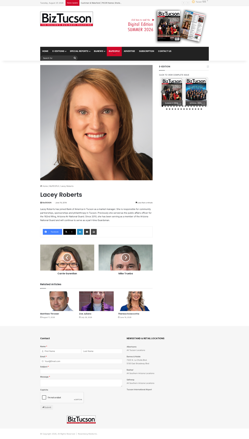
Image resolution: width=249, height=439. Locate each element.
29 (201, 109)
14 (200, 106)
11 (191, 106)
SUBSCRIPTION (146, 51)
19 (172, 109)
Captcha (44, 390)
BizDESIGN (46, 203)
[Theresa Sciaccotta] (135, 301)
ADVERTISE (129, 51)
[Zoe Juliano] (96, 301)
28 (198, 109)
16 (205, 106)
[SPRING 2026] (196, 92)
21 (178, 109)
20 (175, 109)
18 (169, 109)
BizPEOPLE (114, 51)
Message (44, 377)
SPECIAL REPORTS (79, 51)
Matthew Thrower (49, 313)
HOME (45, 51)
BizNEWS (98, 51)
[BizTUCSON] (66, 19)
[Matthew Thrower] (57, 301)
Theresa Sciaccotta (128, 313)
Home (45, 186)
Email (42, 356)
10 (188, 106)
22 (181, 109)
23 (184, 109)
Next (205, 92)
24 (187, 109)
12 (194, 106)
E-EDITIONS (58, 51)
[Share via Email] (87, 232)
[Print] (94, 232)
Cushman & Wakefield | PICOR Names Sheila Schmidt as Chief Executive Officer (116, 3)
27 (195, 109)
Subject (43, 366)
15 (202, 106)
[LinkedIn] (80, 232)
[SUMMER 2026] (172, 92)
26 (192, 109)
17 (166, 109)
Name (43, 346)
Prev (163, 92)
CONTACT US (164, 51)
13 (197, 106)
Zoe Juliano (85, 313)
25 (189, 109)
